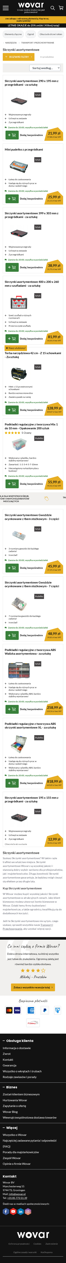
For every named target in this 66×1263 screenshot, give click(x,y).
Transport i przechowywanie (37, 43)
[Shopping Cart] (61, 8)
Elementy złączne (13, 34)
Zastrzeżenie (51, 1243)
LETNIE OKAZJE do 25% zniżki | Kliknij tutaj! (34, 25)
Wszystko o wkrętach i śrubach (22, 1071)
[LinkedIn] (21, 1212)
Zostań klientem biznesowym (21, 1094)
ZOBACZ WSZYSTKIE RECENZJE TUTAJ (32, 987)
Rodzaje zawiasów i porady (19, 1077)
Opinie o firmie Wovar (17, 1163)
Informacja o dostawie (17, 1048)
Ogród (30, 34)
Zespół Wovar (12, 1158)
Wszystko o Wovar (15, 1134)
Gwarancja (9, 1065)
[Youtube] (13, 1212)
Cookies (37, 1243)
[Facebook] (6, 1212)
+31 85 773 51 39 (17, 1197)
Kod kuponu (47, 1252)
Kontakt (8, 1059)
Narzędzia (11, 43)
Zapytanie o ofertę (14, 1105)
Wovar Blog (10, 1111)
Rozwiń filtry (19, 56)
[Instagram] (28, 1212)
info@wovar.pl (17, 1194)
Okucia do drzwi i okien (51, 34)
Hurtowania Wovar (15, 1100)
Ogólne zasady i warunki (25, 1252)
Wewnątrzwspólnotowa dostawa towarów (29, 1117)
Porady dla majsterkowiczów (21, 1152)
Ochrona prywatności (19, 1243)
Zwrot (7, 1053)
